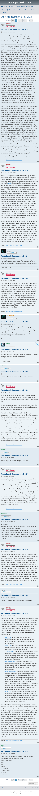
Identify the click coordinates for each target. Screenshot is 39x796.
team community (10, 671)
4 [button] (23, 20)
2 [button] (18, 20)
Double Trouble (10, 661)
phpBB (13, 792)
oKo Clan (8, 637)
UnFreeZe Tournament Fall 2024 (16, 17)
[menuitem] (6, 6)
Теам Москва (9, 651)
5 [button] (25, 20)
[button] (13, 20)
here (9, 183)
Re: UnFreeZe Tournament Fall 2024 (14, 171)
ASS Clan (8, 645)
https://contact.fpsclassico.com (14, 160)
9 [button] (29, 20)
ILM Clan (8, 691)
